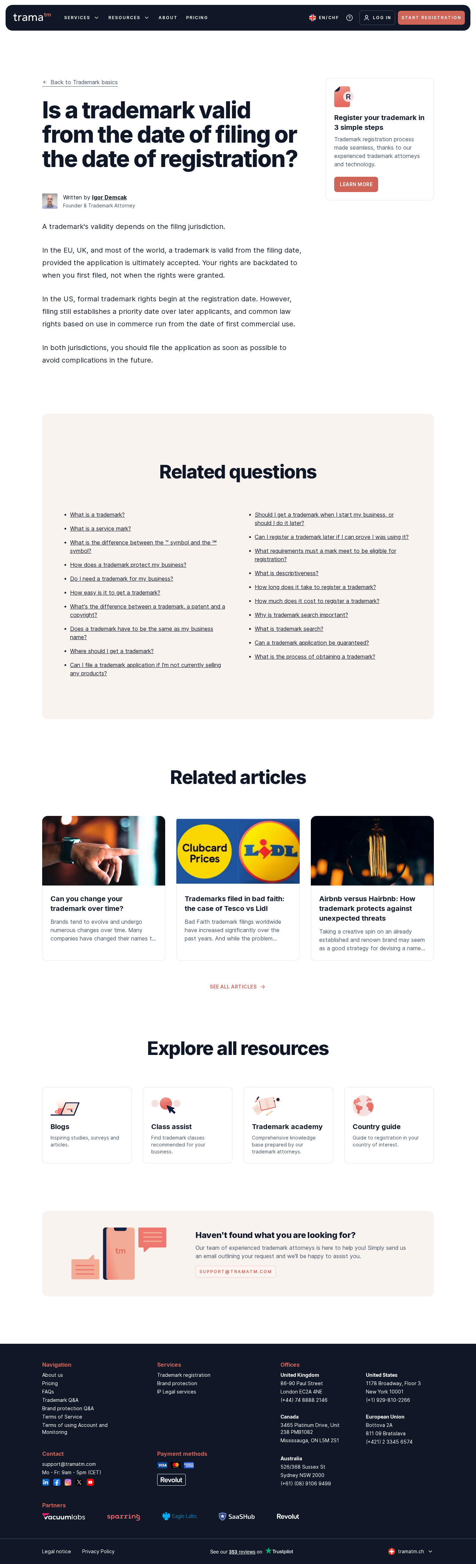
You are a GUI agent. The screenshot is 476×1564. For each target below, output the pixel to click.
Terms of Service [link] (62, 1417)
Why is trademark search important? (301, 614)
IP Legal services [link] (176, 1392)
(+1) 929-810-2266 (388, 1400)
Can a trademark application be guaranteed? (312, 642)
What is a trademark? (97, 514)
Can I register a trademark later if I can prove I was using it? (332, 536)
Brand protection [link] (177, 1383)
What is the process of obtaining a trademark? (315, 656)
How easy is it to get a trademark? (115, 592)
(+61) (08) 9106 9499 (306, 1483)
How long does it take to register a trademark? (315, 586)
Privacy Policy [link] (98, 1551)
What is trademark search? (289, 628)
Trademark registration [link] (183, 1375)
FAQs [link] (48, 1392)
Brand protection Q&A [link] (68, 1408)
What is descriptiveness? (286, 573)
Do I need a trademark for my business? (121, 578)
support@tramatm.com (69, 1464)
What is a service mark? (100, 528)
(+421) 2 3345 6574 (389, 1442)
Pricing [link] (50, 1383)
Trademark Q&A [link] (60, 1400)
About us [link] (52, 1375)
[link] (380, 139)
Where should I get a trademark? (112, 651)
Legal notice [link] (56, 1551)
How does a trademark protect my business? (128, 564)
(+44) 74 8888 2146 (304, 1400)
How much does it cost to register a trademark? (317, 600)
